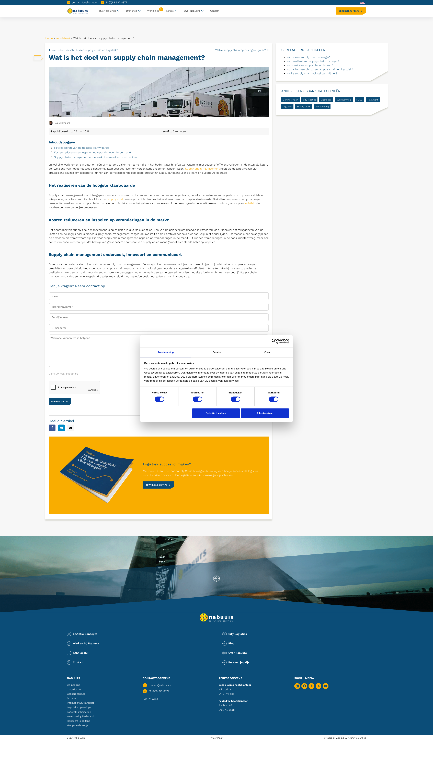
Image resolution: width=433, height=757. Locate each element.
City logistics (309, 99)
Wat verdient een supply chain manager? (313, 61)
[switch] (197, 399)
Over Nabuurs (192, 10)
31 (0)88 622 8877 (116, 2)
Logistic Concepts (85, 634)
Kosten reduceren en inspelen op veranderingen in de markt (92, 152)
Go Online (361, 738)
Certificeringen (290, 99)
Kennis (170, 10)
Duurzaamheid (343, 99)
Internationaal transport (80, 702)
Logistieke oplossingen (79, 707)
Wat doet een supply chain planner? (310, 65)
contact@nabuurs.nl (84, 2)
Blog (231, 643)
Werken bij (153, 10)
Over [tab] (267, 352)
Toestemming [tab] (166, 352)
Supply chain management (202, 168)
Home (49, 38)
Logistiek (287, 106)
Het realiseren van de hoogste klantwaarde (81, 147)
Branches (131, 10)
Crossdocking (74, 689)
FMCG (359, 99)
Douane (71, 698)
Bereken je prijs (349, 11)
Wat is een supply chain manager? (309, 57)
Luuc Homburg (62, 123)
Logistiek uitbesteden (79, 712)
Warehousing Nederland (80, 716)
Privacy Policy (216, 738)
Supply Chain (304, 106)
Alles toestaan (265, 413)
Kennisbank (63, 38)
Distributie (326, 99)
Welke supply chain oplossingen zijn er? (240, 50)
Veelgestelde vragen (78, 725)
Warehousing (322, 106)
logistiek (250, 203)
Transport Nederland (78, 720)
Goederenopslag (76, 693)
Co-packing (73, 685)
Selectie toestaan (216, 413)
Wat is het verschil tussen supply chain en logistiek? (85, 50)
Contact (214, 10)
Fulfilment (373, 99)
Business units (107, 10)
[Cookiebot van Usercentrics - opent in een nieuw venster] (274, 341)
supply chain (116, 199)
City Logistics (237, 634)
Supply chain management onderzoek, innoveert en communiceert (97, 157)
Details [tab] (216, 352)
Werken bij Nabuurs (86, 643)
